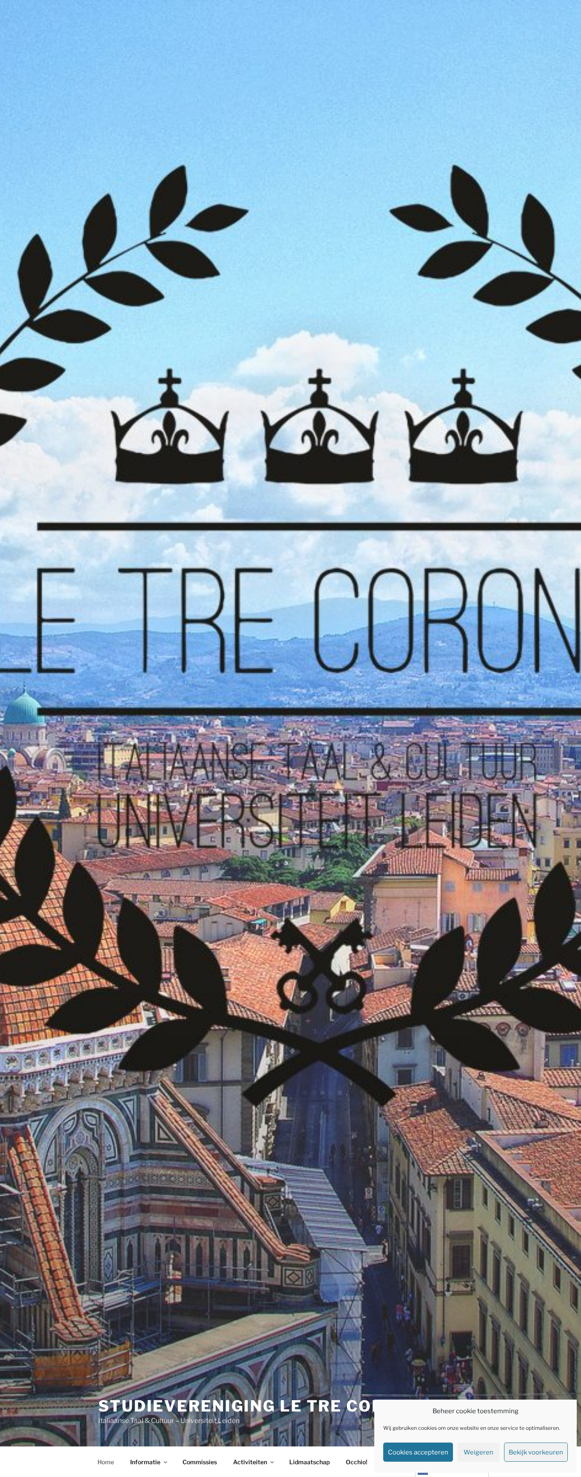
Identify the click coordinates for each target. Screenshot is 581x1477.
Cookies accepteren (418, 1452)
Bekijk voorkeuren (536, 1452)
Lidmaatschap (309, 1462)
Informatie (145, 1462)
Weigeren (478, 1452)
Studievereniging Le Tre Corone (259, 1406)
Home (105, 1462)
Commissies (199, 1462)
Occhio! (356, 1462)
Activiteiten (250, 1462)
